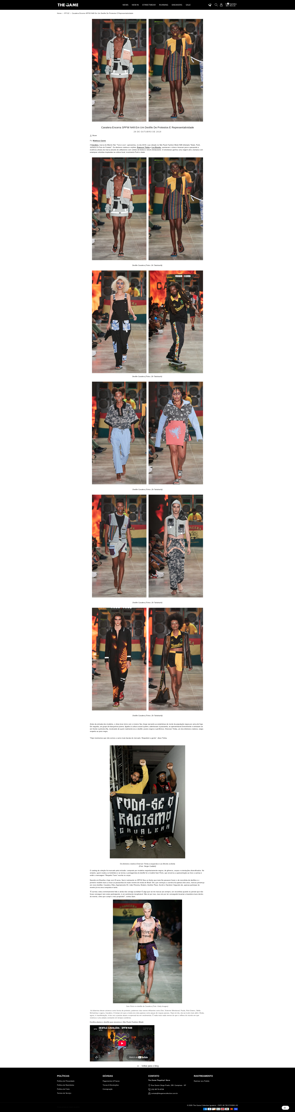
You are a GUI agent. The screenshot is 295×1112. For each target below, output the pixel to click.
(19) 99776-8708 (157, 1089)
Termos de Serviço (64, 1093)
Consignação (108, 1089)
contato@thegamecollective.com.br (164, 1093)
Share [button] (94, 135)
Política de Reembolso (65, 1085)
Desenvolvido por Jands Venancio (68, 1107)
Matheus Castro (99, 141)
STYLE (66, 13)
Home (59, 13)
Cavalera (94, 145)
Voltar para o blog (150, 1066)
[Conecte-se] (221, 4)
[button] (125, 4)
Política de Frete (63, 1089)
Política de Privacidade (65, 1081)
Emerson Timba (143, 147)
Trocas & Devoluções (111, 1085)
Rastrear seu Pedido (201, 1081)
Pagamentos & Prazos (111, 1081)
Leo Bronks (156, 147)
